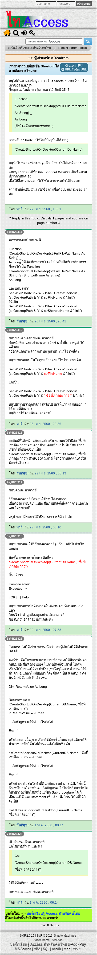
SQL (46, 949)
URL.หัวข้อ (72, 69)
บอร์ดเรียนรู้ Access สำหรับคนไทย (59, 913)
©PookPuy (77, 944)
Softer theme (41, 940)
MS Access (23, 949)
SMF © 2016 (44, 935)
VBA (37, 949)
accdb (56, 949)
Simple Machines (65, 935)
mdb (67, 949)
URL (84, 69)
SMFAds (57, 940)
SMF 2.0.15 (27, 935)
